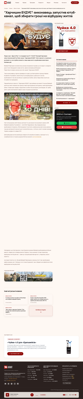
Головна (6, 8)
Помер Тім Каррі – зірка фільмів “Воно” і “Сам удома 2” (66, 75)
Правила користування (67, 368)
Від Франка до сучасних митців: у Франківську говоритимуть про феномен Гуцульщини (66, 89)
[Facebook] (18, 384)
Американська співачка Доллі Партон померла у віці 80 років (65, 79)
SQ (66, 394)
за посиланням (37, 137)
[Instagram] (14, 384)
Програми (32, 2)
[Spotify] (11, 384)
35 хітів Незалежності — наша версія (65, 98)
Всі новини (66, 103)
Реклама (56, 2)
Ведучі (48, 2)
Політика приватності (67, 370)
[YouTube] (5, 384)
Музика (24, 2)
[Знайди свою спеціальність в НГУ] (28, 276)
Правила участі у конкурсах (68, 374)
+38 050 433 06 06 (13, 378)
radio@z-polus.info (11, 380)
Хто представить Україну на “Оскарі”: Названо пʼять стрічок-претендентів (65, 83)
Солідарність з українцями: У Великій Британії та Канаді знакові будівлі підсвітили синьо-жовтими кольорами (65, 94)
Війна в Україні (17, 8)
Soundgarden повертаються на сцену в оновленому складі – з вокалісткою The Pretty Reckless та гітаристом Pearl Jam (66, 64)
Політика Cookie (66, 372)
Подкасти (40, 2)
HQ (64, 394)
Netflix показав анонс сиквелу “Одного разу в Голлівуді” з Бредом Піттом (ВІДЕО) (66, 70)
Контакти (64, 2)
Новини (17, 2)
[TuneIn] (8, 384)
